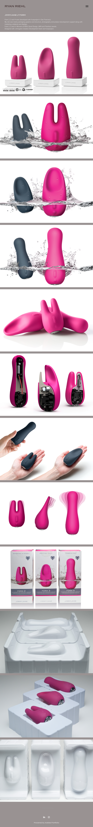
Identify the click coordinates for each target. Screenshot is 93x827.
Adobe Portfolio (52, 823)
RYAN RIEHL (15, 6)
